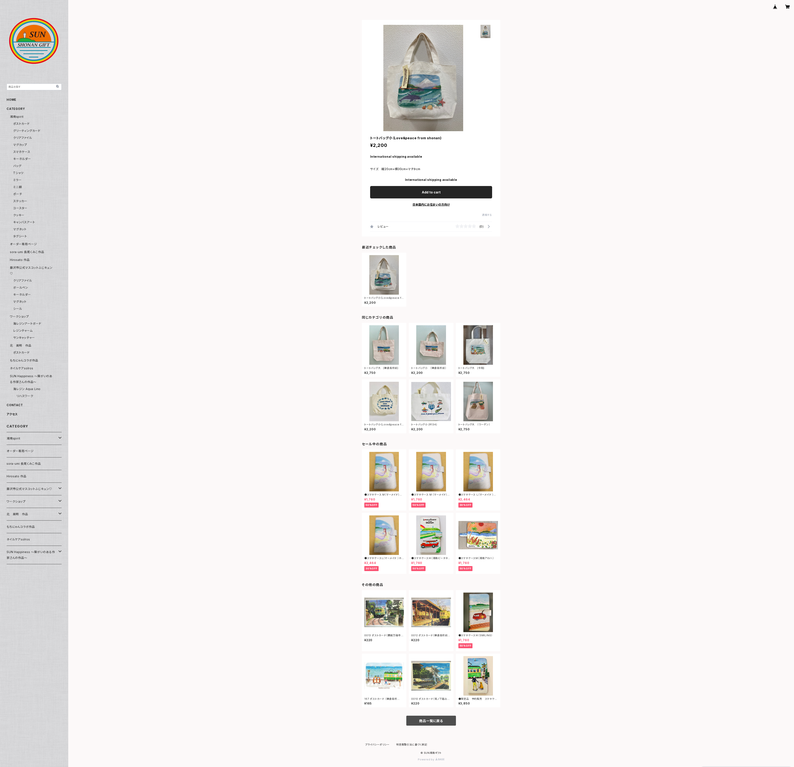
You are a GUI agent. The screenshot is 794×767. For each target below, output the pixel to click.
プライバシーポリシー (377, 744)
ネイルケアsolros (21, 368)
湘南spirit (16, 116)
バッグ (17, 166)
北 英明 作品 (20, 345)
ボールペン (20, 287)
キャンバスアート (24, 222)
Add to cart (431, 192)
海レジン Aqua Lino (27, 389)
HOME (11, 99)
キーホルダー (22, 159)
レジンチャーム (23, 330)
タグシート (20, 236)
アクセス (12, 414)
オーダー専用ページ (23, 244)
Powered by (426, 759)
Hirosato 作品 (20, 260)
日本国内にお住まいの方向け (431, 204)
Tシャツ (18, 173)
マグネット (20, 229)
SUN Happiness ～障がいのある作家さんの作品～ (31, 554)
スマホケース (21, 152)
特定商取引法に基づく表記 (411, 744)
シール (17, 308)
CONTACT (15, 405)
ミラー (17, 180)
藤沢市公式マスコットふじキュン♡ (29, 489)
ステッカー (20, 201)
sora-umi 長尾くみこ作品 (27, 252)
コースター (20, 208)
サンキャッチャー (24, 337)
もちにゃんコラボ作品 (24, 360)
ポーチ (17, 194)
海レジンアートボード (27, 323)
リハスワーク (25, 396)
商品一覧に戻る (431, 721)
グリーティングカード (27, 130)
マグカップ (20, 144)
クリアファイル (22, 137)
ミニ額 (17, 187)
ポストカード (21, 123)
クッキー (18, 215)
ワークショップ (19, 316)
